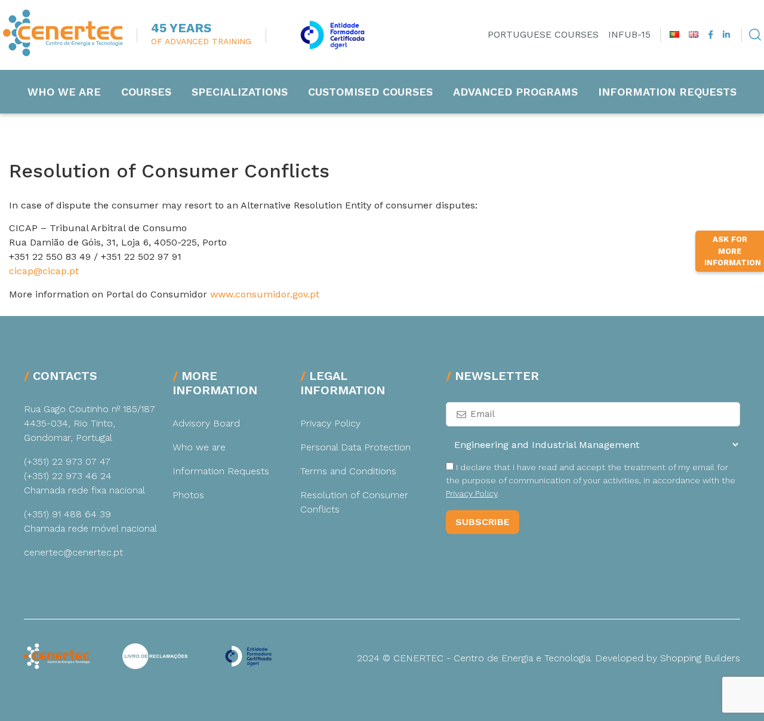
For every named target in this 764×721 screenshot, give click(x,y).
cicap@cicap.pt (44, 271)
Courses (146, 91)
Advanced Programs (515, 91)
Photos (188, 495)
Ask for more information (732, 251)
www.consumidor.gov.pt (264, 294)
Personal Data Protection (355, 447)
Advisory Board (206, 423)
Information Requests (667, 91)
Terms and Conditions (348, 471)
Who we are (64, 91)
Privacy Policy (330, 423)
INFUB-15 (629, 34)
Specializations (240, 91)
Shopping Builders (700, 658)
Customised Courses (370, 91)
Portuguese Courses (543, 34)
